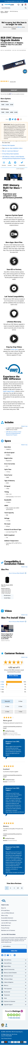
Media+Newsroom (5, 925)
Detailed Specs (7, 595)
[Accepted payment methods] (14, 1042)
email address (7, 946)
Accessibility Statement (7, 918)
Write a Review (13, 675)
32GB (11, 104)
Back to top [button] (24, 657)
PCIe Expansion (8, 988)
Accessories (7, 991)
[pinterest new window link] (15, 955)
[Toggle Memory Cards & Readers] (26, 972)
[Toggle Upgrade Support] (26, 1004)
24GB (7, 104)
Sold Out (14, 90)
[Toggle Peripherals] (26, 995)
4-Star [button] (2, 684)
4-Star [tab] (7, 706)
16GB (2, 104)
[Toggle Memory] (26, 985)
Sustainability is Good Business (9, 920)
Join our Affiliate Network (7, 913)
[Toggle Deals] (26, 998)
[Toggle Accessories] (26, 991)
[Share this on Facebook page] (15, 119)
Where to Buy (4, 915)
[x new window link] (11, 955)
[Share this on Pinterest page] (18, 119)
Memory (20, 27)
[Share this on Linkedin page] (10, 119)
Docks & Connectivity (9, 969)
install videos (14, 349)
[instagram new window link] (5, 955)
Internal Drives (7, 960)
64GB (15, 112)
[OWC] (3, 901)
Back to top (24, 426)
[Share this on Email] (21, 119)
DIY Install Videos (5, 910)
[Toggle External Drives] (26, 963)
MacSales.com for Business (8, 930)
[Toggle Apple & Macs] (26, 966)
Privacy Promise (5, 928)
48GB (11, 112)
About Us (3, 908)
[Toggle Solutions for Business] (26, 1001)
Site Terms (14, 1034)
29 (18, 888)
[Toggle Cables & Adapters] (26, 982)
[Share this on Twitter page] (13, 119)
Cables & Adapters (8, 982)
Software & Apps (8, 979)
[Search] (25, 8)
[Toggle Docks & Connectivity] (26, 969)
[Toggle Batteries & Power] (26, 975)
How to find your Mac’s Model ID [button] (17, 573)
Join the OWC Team (6, 923)
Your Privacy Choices (6, 1038)
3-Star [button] (2, 687)
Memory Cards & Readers (10, 972)
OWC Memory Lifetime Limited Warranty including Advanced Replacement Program (13, 433)
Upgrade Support (8, 1004)
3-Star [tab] (20, 706)
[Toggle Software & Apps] (26, 979)
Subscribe (14, 951)
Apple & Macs (7, 966)
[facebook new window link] (2, 955)
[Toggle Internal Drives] (26, 959)
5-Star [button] (2, 682)
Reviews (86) (13, 81)
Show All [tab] (7, 701)
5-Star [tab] (20, 701)
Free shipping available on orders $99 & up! (14, 1)
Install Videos (7, 598)
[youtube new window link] (8, 955)
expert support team (8, 391)
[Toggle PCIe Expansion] (26, 988)
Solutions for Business (9, 1001)
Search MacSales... (6, 8)
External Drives (8, 963)
